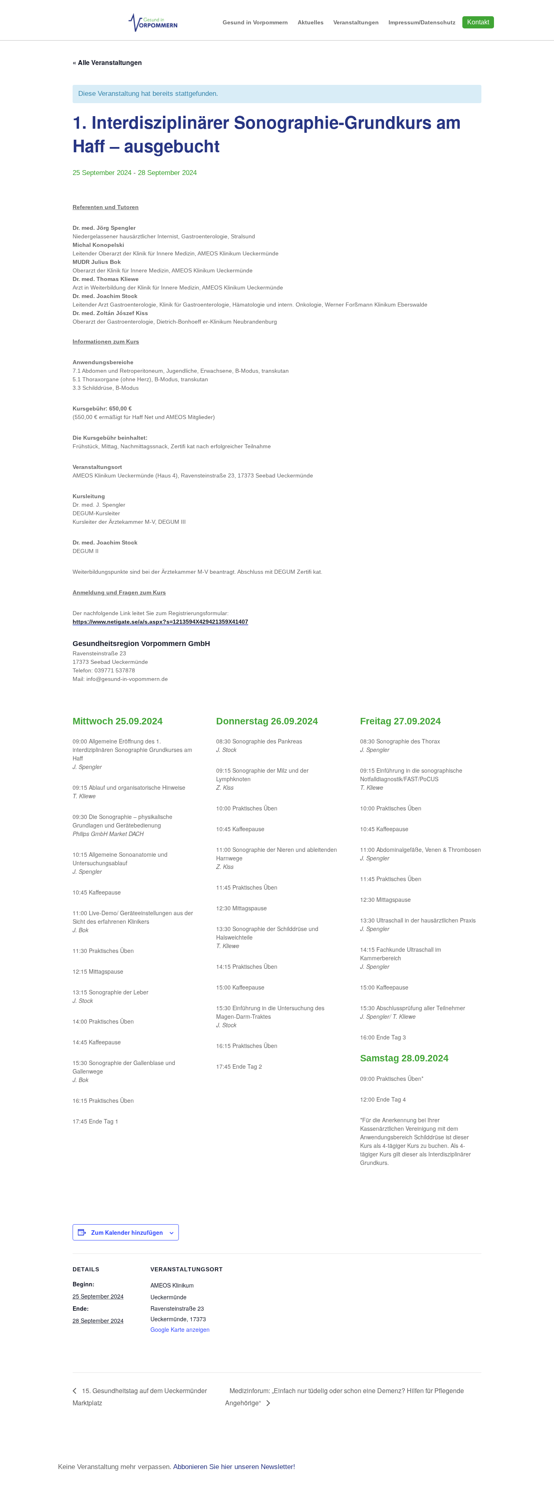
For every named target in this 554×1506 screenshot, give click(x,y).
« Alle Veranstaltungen (107, 62)
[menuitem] (255, 22)
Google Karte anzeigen (180, 1329)
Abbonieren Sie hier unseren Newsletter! (234, 1467)
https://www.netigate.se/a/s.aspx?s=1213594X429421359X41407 (160, 621)
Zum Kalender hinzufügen (127, 1232)
